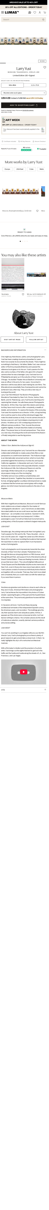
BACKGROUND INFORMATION (13, 350)
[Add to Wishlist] (44, 67)
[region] (23, 196)
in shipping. (28, 110)
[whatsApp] (29, 12)
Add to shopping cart (22, 105)
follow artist (36, 339)
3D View (42, 61)
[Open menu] (2, 12)
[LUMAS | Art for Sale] (12, 12)
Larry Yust (23, 68)
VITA (3, 690)
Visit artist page (12, 339)
